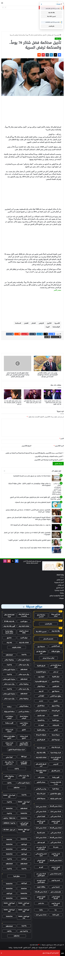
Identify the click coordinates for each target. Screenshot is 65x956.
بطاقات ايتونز (41, 887)
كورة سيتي (9, 757)
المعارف (55, 715)
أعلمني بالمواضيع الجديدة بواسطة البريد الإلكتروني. (48, 460)
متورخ (56, 701)
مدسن (41, 701)
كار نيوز (41, 691)
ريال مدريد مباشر (24, 664)
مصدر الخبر (57, 290)
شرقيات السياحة (41, 735)
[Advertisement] (32, 15)
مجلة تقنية (55, 789)
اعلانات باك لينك (24, 642)
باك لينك (9, 642)
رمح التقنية (55, 720)
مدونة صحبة (56, 735)
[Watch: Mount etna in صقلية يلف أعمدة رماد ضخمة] (56, 550)
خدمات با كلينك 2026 (24, 632)
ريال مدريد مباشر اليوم (24, 776)
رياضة (62, 593)
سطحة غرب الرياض (9, 717)
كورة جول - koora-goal (24, 802)
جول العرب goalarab (23, 762)
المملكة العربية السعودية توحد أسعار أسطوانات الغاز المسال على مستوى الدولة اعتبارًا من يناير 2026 (29, 518)
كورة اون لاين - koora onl (23, 824)
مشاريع (9, 637)
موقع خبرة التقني (55, 696)
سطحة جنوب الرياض (24, 724)
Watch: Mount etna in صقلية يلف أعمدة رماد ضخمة (35, 547)
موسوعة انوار (56, 739)
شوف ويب (41, 676)
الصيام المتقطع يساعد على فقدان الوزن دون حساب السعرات (33, 502)
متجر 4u (55, 847)
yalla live (16, 787)
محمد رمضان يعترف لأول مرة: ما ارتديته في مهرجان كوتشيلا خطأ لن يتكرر (12, 402)
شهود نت (41, 725)
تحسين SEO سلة (41, 631)
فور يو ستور (41, 842)
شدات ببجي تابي (41, 811)
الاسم (61, 438)
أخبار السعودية (59, 582)
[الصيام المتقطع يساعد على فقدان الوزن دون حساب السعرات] (56, 504)
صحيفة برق (41, 646)
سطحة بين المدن (24, 711)
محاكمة (17, 323)
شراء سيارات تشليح (24, 737)
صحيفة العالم (41, 798)
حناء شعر (41, 903)
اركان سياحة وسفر (48, 658)
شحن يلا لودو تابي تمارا (41, 854)
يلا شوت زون (24, 931)
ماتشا (41, 910)
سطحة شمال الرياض (24, 717)
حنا (56, 910)
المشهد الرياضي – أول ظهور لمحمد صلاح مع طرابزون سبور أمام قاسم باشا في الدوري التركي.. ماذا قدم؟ (35, 498)
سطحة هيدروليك (9, 711)
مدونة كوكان (41, 686)
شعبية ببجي (56, 887)
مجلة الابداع (41, 705)
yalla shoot (9, 655)
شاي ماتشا (55, 915)
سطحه (9, 706)
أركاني (56, 730)
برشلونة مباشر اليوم (9, 777)
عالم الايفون (55, 686)
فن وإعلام (50, 35)
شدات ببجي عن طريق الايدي (41, 848)
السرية (57, 323)
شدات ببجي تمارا (41, 806)
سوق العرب (23, 621)
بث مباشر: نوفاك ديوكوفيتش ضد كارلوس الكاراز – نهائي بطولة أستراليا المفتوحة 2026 (29, 484)
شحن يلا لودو (56, 880)
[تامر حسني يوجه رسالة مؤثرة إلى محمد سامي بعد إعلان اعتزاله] (32, 394)
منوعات (61, 598)
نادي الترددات (56, 710)
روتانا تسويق (56, 705)
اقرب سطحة (9, 723)
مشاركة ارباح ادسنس (41, 615)
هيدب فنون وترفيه (55, 798)
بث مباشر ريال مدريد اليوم (9, 762)
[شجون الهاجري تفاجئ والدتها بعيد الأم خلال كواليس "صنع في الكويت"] (56, 542)
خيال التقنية (55, 676)
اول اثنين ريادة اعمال (55, 615)
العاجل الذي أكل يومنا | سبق (51, 953)
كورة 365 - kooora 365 (23, 830)
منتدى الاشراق (55, 770)
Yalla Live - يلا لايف (9, 818)
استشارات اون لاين (41, 710)
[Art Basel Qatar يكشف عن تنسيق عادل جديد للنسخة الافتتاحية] (56, 478)
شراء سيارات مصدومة (9, 743)
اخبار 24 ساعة (41, 793)
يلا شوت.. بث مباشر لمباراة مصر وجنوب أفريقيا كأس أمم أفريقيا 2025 (30, 525)
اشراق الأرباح (41, 739)
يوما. (47, 327)
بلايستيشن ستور (56, 892)
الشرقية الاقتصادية (41, 681)
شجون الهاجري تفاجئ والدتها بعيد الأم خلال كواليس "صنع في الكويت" (29, 540)
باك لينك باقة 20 (9, 621)
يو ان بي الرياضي (41, 789)
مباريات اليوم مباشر (24, 660)
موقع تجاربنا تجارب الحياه (9, 632)
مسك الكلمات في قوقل (55, 666)
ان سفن (55, 672)
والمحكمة (56, 327)
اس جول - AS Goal (9, 829)
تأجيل (48, 323)
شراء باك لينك (55, 747)
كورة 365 (24, 756)
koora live (9, 808)
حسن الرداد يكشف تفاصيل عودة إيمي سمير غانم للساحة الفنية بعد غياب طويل (53, 402)
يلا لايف (16, 768)
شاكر (33, 323)
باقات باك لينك (41, 752)
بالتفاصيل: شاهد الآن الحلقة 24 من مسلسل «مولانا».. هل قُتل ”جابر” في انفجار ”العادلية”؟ (27, 533)
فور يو (41, 867)
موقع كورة (16, 876)
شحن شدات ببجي (55, 873)
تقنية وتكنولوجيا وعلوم (57, 595)
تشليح (24, 729)
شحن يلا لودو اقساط (41, 822)
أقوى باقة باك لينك (9, 626)
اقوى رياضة (55, 777)
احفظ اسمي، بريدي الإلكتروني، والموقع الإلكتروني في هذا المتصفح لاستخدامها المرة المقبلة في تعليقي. (33, 453)
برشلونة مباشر (9, 660)
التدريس (55, 764)
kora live (9, 839)
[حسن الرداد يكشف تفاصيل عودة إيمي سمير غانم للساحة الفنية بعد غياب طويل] (52, 394)
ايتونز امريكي (41, 816)
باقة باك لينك (56, 631)
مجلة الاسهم (55, 681)
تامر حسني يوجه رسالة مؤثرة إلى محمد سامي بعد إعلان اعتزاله (32, 402)
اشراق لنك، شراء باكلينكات (56, 758)
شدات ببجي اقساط (56, 806)
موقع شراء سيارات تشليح (9, 737)
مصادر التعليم (41, 782)
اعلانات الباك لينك (41, 757)
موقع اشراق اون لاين (41, 652)
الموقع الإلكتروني (26, 446)
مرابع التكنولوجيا (41, 672)
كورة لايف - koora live (23, 904)
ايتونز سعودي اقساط (56, 822)
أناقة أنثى (41, 696)
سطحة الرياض (23, 706)
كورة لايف (24, 844)
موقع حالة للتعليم (55, 793)
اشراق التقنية (41, 665)
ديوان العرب (24, 637)
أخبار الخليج (60, 587)
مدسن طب (41, 777)
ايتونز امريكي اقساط (41, 861)
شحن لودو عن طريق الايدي (41, 881)
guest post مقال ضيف (9, 615)
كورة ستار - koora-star (9, 796)
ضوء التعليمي (56, 646)
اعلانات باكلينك (16, 647)
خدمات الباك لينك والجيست (24, 615)
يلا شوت (23, 654)
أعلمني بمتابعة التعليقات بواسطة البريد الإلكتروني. (48, 456)
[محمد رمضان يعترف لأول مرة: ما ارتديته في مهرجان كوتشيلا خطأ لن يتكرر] (12, 394)
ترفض (41, 323)
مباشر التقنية (41, 730)
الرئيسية (57, 35)
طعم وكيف (55, 725)
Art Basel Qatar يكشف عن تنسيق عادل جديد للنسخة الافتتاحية (32, 476)
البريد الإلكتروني (59, 446)
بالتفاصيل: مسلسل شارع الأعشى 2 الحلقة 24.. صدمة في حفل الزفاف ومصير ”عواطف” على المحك (28, 511)
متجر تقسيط (41, 832)
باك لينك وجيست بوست (55, 783)
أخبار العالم (60, 580)
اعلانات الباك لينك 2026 (41, 771)
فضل (25, 323)
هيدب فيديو (41, 715)
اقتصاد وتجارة (59, 590)
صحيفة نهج (55, 691)
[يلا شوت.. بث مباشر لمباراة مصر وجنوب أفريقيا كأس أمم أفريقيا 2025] (56, 527)
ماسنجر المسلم (48, 639)
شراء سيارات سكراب (9, 730)
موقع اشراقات (55, 651)
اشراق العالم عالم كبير (41, 765)
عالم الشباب (48, 624)
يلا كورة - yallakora (9, 823)
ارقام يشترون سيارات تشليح (24, 743)
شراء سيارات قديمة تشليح (17, 749)
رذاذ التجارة (41, 720)
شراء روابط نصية (56, 752)
